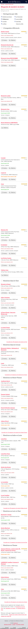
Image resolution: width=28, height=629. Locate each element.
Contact (13, 624)
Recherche (26, 1)
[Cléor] (14, 592)
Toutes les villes (19, 23)
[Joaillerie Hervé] (14, 384)
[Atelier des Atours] (14, 470)
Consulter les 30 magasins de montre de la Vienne (15, 602)
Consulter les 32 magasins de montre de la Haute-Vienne (14, 432)
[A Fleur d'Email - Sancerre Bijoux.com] (14, 316)
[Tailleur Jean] (14, 271)
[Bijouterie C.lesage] (14, 517)
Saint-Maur (18, 21)
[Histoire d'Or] (14, 233)
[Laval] (14, 365)
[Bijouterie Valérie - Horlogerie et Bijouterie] (14, 351)
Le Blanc (4, 23)
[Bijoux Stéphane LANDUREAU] (14, 124)
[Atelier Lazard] (14, 34)
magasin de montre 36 (6, 616)
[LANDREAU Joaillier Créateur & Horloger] (14, 566)
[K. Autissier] (14, 247)
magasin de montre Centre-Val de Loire (18, 614)
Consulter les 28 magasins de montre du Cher (16, 341)
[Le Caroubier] (14, 485)
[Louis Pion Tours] (14, 456)
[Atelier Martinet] (14, 531)
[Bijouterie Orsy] (14, 112)
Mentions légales (7, 624)
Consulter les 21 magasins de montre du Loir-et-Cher (15, 542)
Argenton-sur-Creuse (7, 16)
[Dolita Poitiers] (14, 579)
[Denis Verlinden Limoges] (14, 410)
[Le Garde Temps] (14, 331)
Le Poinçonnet (19, 16)
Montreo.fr (16, 623)
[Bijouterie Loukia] (14, 98)
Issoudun (4, 21)
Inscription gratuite (20, 624)
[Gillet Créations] (14, 301)
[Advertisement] (14, 212)
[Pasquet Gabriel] (14, 397)
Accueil (1, 1)
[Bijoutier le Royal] (14, 287)
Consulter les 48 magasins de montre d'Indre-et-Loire (15, 508)
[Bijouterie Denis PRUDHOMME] (14, 60)
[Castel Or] (14, 174)
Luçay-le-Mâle (19, 19)
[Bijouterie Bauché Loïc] (14, 47)
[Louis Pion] (14, 442)
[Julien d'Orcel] (14, 423)
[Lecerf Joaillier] (14, 498)
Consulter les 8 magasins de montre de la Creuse (16, 374)
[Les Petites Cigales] (14, 260)
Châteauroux (5, 19)
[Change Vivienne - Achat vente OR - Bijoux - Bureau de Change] (14, 551)
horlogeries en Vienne (10, 608)
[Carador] (14, 161)
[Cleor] (14, 186)
